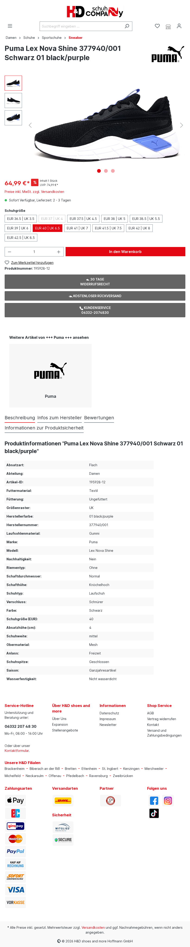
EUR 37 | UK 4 (52, 219)
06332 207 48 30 (20, 726)
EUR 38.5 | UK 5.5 (146, 219)
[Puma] (168, 54)
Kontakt (153, 725)
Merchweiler (154, 769)
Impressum (108, 719)
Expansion (60, 724)
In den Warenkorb (125, 251)
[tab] (20, 417)
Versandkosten (93, 927)
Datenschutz (109, 713)
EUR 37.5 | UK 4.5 (83, 219)
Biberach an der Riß (45, 769)
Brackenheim (15, 769)
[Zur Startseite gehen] (95, 12)
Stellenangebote (65, 730)
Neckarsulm (35, 776)
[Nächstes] (181, 125)
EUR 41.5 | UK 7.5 (108, 228)
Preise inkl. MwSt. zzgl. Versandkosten (34, 192)
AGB (150, 713)
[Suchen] (126, 26)
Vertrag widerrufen (161, 719)
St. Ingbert (110, 769)
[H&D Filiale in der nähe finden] (168, 26)
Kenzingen (131, 769)
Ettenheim (89, 769)
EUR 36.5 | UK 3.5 (20, 219)
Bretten (70, 769)
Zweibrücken (123, 776)
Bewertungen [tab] (99, 417)
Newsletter (108, 725)
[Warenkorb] (187, 24)
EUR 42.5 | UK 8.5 (21, 238)
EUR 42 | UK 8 (139, 228)
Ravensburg (98, 776)
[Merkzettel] (157, 26)
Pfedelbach (75, 776)
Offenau (55, 776)
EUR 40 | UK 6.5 (47, 228)
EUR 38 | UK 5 (114, 219)
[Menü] (10, 26)
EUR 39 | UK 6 (17, 228)
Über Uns (59, 719)
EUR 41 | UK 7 (77, 228)
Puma (50, 396)
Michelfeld (13, 776)
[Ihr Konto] (179, 26)
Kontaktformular (17, 751)
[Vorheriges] (30, 125)
